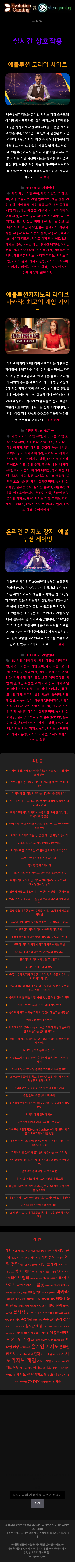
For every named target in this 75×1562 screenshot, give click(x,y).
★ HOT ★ (33, 188)
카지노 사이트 (35, 504)
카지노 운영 (19, 734)
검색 (37, 1488)
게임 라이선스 (20, 666)
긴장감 (45, 447)
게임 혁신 (12, 210)
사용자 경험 (46, 1313)
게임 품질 (23, 204)
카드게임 (56, 1354)
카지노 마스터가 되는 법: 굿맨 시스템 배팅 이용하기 (39, 835)
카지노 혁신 (37, 740)
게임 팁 (23, 1265)
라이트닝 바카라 (57, 459)
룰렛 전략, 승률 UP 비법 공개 (39, 1095)
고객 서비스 (60, 210)
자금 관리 (22, 1354)
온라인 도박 (47, 1340)
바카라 (28, 694)
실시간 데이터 (49, 244)
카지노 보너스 (14, 504)
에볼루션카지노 (24, 255)
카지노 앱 (10, 1375)
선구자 (56, 706)
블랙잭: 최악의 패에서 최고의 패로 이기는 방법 (39, 944)
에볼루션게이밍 (50, 717)
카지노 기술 (19, 728)
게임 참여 (61, 442)
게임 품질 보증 (41, 204)
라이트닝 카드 (16, 464)
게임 (9, 1250)
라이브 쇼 (51, 453)
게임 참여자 (14, 447)
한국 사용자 (30, 272)
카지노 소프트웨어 (60, 1368)
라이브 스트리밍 (48, 216)
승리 (52, 1319)
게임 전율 (46, 442)
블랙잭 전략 (32, 1313)
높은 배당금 (60, 447)
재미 (30, 1354)
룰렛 (65, 689)
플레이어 (34, 1381)
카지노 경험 (60, 498)
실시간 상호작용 (24, 250)
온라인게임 (35, 1340)
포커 (53, 1374)
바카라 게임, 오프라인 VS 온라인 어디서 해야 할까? (39, 850)
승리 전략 (62, 1319)
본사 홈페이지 (48, 227)
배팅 (53, 1299)
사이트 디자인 (41, 238)
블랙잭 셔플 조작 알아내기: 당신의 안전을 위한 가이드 (39, 891)
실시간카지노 (11, 1333)
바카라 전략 (21, 470)
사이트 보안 (60, 238)
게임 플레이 (48, 1264)
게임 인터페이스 (50, 672)
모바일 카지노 (36, 1292)
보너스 (39, 475)
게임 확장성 (28, 210)
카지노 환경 (39, 267)
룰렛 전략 (49, 1285)
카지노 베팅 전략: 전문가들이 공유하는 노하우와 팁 (39, 1152)
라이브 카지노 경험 (32, 459)
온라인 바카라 (59, 1340)
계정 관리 (44, 210)
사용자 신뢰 (38, 233)
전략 (30, 498)
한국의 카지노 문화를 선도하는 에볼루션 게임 (39, 1088)
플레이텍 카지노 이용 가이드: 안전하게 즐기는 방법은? (39, 1012)
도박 (14, 1271)
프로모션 (23, 1382)
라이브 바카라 (33, 453)
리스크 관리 (59, 1285)
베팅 (9, 1305)
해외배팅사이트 (48, 1382)
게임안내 (48, 188)
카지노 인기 (54, 504)
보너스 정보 (56, 221)
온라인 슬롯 (25, 1347)
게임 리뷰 (50, 436)
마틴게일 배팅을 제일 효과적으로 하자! (39, 1122)
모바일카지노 (50, 1293)
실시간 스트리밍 (28, 717)
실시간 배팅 (46, 481)
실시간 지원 (44, 250)
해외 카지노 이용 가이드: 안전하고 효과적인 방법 (39, 873)
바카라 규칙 (21, 1299)
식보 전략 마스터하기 (39, 865)
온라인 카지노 (45, 255)
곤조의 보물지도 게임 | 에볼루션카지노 (39, 843)
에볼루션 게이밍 (40, 1333)
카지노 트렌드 (58, 734)
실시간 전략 (24, 487)
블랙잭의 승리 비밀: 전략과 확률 (39, 1171)
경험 (60, 1265)
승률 (46, 1319)
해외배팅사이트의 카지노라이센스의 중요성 (39, 1178)
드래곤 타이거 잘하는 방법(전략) (39, 858)
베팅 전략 (54, 1305)
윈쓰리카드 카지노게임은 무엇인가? (39, 959)
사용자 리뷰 (21, 233)
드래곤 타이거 (49, 1272)
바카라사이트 (38, 1552)
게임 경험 (52, 1250)
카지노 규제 (19, 261)
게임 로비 (37, 666)
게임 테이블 (32, 447)
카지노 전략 (25, 1374)
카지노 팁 (41, 1374)
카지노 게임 (42, 498)
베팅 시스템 (30, 1306)
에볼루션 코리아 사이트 (37, 65)
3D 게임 (16, 660)
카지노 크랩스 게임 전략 (39, 967)
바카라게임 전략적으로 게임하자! (39, 1205)
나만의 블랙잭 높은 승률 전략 (39, 1050)
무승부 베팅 (50, 464)
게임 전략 (32, 442)
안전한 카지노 (23, 1333)
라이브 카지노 (50, 689)
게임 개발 (18, 193)
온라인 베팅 (61, 493)
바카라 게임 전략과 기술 (39, 1114)
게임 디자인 (25, 1258)
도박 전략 (24, 1271)
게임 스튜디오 (20, 199)
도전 (40, 1272)
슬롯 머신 (37, 1320)
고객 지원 (11, 216)
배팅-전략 (63, 1299)
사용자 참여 (22, 706)
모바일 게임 (14, 694)
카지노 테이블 (20, 267)
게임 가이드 (20, 436)
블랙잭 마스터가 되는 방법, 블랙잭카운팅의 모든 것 (39, 937)
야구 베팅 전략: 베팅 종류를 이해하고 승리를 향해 (39, 1069)
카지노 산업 (37, 261)
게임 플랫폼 (61, 204)
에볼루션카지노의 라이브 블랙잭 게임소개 (39, 929)
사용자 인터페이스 (46, 700)
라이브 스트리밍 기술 (25, 689)
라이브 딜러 (28, 216)
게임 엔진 (58, 199)
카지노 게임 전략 (58, 1361)
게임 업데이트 (40, 199)
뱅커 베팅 (58, 470)
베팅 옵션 (40, 221)
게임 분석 (48, 1257)
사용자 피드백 (20, 238)
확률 (58, 1381)
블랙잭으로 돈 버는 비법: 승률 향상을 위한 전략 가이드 (39, 997)
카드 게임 (46, 1354)
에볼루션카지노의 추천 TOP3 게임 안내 (39, 1005)
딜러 (59, 1271)
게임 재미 (17, 442)
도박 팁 (34, 1272)
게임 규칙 (32, 193)
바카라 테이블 (40, 470)
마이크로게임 (40, 1548)
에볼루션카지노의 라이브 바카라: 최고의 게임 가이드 (37, 302)
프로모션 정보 (58, 267)
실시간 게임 (31, 244)
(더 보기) (44, 177)
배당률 (45, 1298)
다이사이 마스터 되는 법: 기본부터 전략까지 (39, 952)
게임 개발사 (41, 1251)
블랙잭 (56, 694)
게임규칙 (15, 1258)
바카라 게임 (10, 1299)
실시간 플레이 (42, 487)
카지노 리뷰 (26, 1368)
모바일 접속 (24, 221)
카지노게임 (44, 1361)
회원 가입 (46, 272)
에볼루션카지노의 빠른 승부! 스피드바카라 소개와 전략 (39, 1197)
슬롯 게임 (15, 1319)
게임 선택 (59, 1258)
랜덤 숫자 (33, 464)
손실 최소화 (58, 1313)
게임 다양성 (49, 193)
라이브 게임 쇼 (45, 683)
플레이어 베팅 (43, 509)
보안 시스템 (29, 227)
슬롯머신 (26, 1319)
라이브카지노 (26, 1285)
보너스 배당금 (55, 475)
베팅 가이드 (19, 1306)
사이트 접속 (13, 244)
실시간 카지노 (64, 1326)
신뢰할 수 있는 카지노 (15, 1326)
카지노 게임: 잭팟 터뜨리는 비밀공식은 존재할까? (39, 793)
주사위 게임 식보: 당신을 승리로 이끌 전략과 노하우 (39, 922)
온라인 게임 (43, 493)
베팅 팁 (66, 1306)
